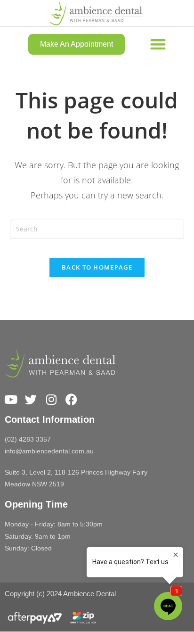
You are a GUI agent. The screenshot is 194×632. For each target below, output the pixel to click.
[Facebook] (71, 399)
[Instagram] (51, 399)
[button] (158, 44)
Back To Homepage (97, 267)
